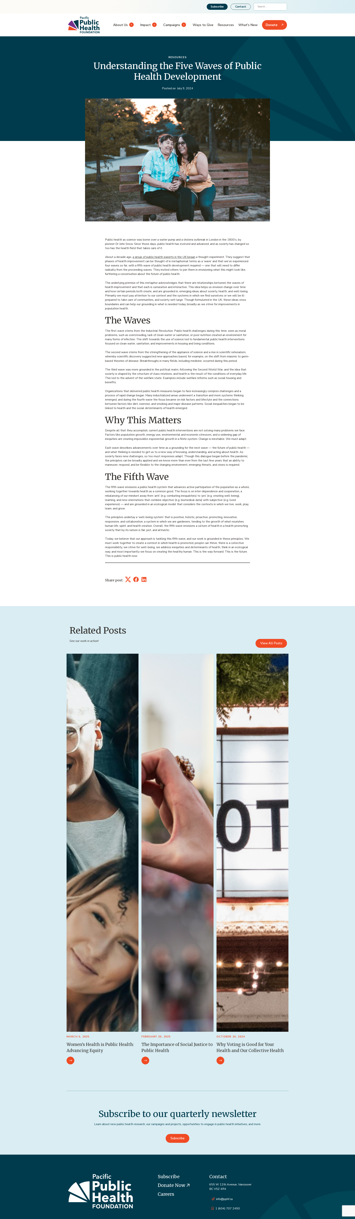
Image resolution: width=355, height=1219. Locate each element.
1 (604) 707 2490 (227, 1208)
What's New (248, 25)
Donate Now (172, 1185)
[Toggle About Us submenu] (131, 25)
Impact (145, 25)
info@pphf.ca (224, 1199)
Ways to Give (203, 25)
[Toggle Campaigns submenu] (183, 25)
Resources (226, 25)
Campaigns (171, 25)
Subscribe (217, 6)
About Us (120, 25)
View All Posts (271, 643)
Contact (240, 6)
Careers (166, 1194)
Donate (272, 25)
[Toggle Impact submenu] (154, 25)
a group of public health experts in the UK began (164, 257)
